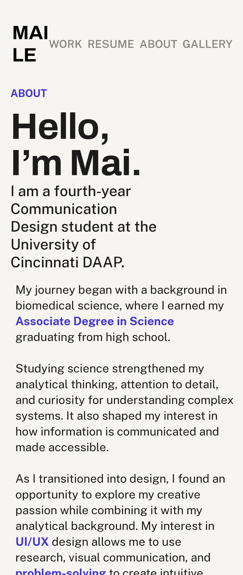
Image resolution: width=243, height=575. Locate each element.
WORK (65, 44)
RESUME (110, 44)
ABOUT (158, 44)
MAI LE (30, 44)
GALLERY (207, 44)
